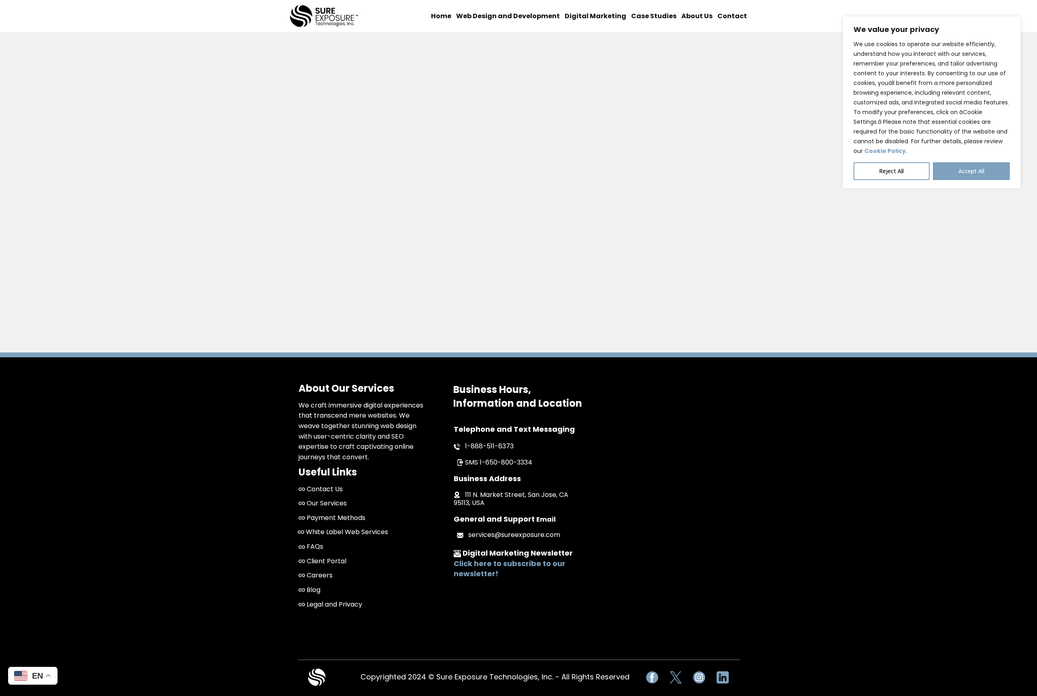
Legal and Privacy (333, 604)
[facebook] (652, 677)
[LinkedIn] (723, 677)
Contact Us (325, 489)
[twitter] (676, 677)
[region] (932, 102)
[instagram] (699, 677)
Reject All (891, 171)
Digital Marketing (595, 16)
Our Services (326, 503)
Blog (312, 589)
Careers (319, 575)
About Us (697, 16)
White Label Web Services (346, 532)
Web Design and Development (508, 16)
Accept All (971, 171)
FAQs (314, 546)
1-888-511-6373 (489, 446)
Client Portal (325, 561)
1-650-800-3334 (506, 462)
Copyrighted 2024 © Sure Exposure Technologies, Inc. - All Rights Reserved (495, 677)
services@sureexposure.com (514, 534)
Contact (732, 16)
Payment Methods (335, 517)
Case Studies (653, 16)
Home (441, 16)
